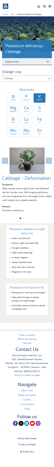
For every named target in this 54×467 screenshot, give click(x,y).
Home (5, 14)
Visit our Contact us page (27, 375)
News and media (27, 395)
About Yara (27, 391)
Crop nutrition (27, 404)
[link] (13, 98)
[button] (5, 161)
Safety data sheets (27, 439)
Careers (27, 400)
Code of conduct (27, 335)
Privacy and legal (27, 445)
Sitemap (27, 343)
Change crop (11, 72)
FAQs (27, 409)
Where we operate (27, 339)
